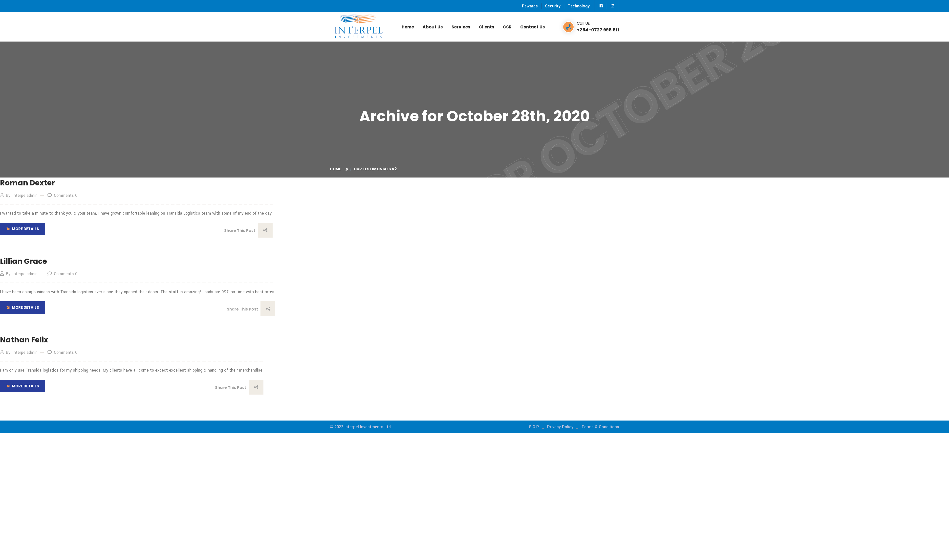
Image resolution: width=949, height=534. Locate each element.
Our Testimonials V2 (375, 169)
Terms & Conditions (600, 427)
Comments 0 (65, 195)
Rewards (530, 6)
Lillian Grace (23, 261)
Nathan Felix (24, 339)
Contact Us (532, 27)
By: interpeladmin (22, 195)
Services (461, 27)
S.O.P (534, 427)
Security (553, 6)
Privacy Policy (560, 427)
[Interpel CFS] (358, 25)
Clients (486, 27)
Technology (579, 6)
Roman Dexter (27, 183)
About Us (433, 27)
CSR (507, 27)
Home (408, 27)
